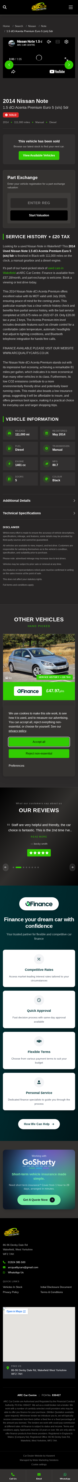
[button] (13, 867)
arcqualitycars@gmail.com (23, 1267)
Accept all (39, 741)
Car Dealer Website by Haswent (39, 1456)
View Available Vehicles (39, 155)
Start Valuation (39, 215)
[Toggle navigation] (70, 7)
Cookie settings (39, 1464)
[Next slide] (69, 64)
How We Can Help (37, 1124)
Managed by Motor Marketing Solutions (39, 1460)
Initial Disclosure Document (56, 1287)
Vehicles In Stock (12, 1287)
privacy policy (17, 730)
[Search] (5, 7)
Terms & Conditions (51, 1292)
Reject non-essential (39, 753)
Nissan (32, 26)
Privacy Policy (11, 1292)
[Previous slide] (9, 64)
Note (43, 26)
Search (19, 26)
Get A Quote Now (35, 1199)
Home (6, 26)
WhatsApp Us (16, 1272)
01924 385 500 (16, 1262)
